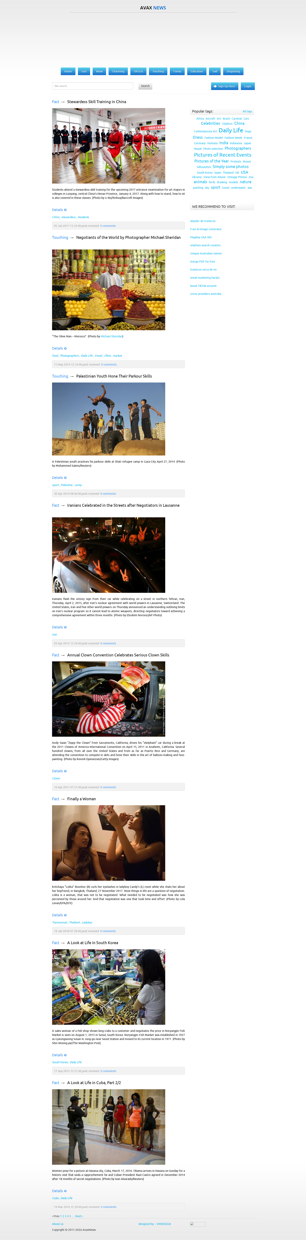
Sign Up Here (226, 86)
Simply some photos (231, 166)
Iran (54, 634)
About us (57, 1223)
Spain (217, 172)
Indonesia (236, 143)
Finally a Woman (81, 799)
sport (55, 485)
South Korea (60, 1062)
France (248, 137)
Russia (247, 161)
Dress (198, 137)
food (55, 355)
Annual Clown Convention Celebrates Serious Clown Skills (118, 655)
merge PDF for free (202, 261)
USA (244, 172)
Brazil (226, 118)
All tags (247, 111)
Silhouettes (204, 166)
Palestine (66, 485)
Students (83, 217)
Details (57, 210)
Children (227, 123)
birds (212, 182)
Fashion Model (214, 137)
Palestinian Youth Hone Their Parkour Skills (114, 376)
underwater (238, 187)
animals (200, 182)
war (250, 187)
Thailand (74, 922)
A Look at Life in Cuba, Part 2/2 (94, 1083)
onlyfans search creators (205, 245)
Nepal (198, 148)
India (223, 143)
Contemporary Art (205, 131)
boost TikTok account (203, 285)
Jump (78, 485)
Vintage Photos (237, 177)
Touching (60, 237)
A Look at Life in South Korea (92, 943)
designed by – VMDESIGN (154, 1223)
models (233, 182)
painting (198, 187)
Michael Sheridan (111, 336)
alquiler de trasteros (203, 221)
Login (247, 86)
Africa (200, 118)
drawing (222, 182)
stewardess (68, 217)
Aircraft (210, 118)
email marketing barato (205, 277)
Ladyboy (87, 922)
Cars (246, 118)
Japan (247, 143)
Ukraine (197, 177)
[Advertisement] (153, 39)
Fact (55, 102)
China (55, 217)
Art (219, 118)
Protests (236, 161)
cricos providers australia (205, 293)
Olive (107, 355)
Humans (212, 143)
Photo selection (213, 148)
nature (245, 182)
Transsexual (59, 922)
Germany (200, 143)
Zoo (251, 177)
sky (207, 187)
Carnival (237, 118)
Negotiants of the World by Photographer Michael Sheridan (128, 237)
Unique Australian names (206, 253)
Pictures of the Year (211, 161)
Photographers (69, 355)
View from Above (214, 177)
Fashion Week (233, 137)
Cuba (55, 1198)
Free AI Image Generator (206, 229)
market (117, 355)
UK (237, 172)
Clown (56, 778)
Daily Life (87, 355)
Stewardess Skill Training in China (96, 102)
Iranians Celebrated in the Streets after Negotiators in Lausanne (123, 505)
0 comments (108, 225)
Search (145, 85)
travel (98, 355)
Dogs (248, 131)
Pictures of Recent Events (222, 155)
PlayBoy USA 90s (201, 237)
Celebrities (210, 123)
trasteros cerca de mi (203, 269)
